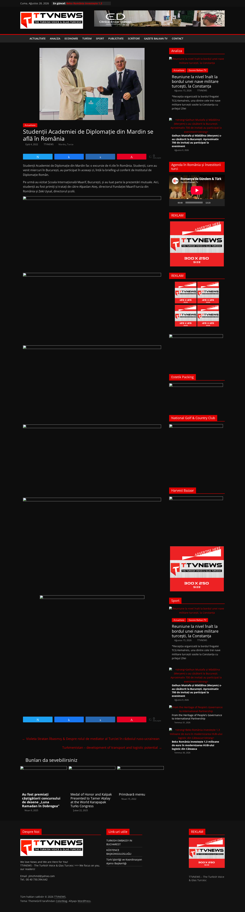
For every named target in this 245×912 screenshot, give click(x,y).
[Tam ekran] (220, 202)
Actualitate (38, 38)
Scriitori (134, 38)
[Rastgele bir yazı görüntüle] (221, 38)
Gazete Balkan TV (156, 38)
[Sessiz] (214, 202)
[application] (197, 190)
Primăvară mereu (132, 794)
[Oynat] (174, 202)
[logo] (51, 839)
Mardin (62, 144)
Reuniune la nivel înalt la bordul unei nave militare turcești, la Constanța (195, 81)
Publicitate (116, 38)
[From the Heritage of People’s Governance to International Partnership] (196, 707)
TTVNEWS (49, 144)
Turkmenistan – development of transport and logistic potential (112, 747)
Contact (177, 38)
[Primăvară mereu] (140, 768)
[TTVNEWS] (23, 38)
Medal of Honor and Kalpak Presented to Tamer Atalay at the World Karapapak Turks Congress (91, 800)
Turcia (70, 144)
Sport (100, 38)
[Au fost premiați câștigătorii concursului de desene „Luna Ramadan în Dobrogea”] (43, 768)
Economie (71, 38)
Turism (87, 38)
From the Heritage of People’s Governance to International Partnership (197, 716)
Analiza (55, 38)
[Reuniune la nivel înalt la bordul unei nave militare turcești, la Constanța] (197, 58)
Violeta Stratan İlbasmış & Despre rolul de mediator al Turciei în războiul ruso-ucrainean (90, 739)
